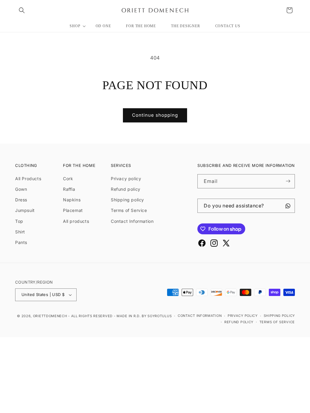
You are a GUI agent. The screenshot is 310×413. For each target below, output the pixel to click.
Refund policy (125, 189)
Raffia (69, 189)
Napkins (72, 199)
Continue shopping (155, 115)
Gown (21, 189)
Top (19, 221)
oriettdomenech (50, 316)
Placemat (73, 210)
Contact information (200, 316)
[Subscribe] (288, 181)
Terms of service (277, 322)
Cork (68, 178)
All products (76, 221)
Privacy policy (126, 178)
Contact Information (132, 221)
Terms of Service (129, 210)
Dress (21, 199)
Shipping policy (127, 199)
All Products (28, 178)
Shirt (20, 231)
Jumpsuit (25, 210)
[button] (21, 10)
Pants (21, 242)
